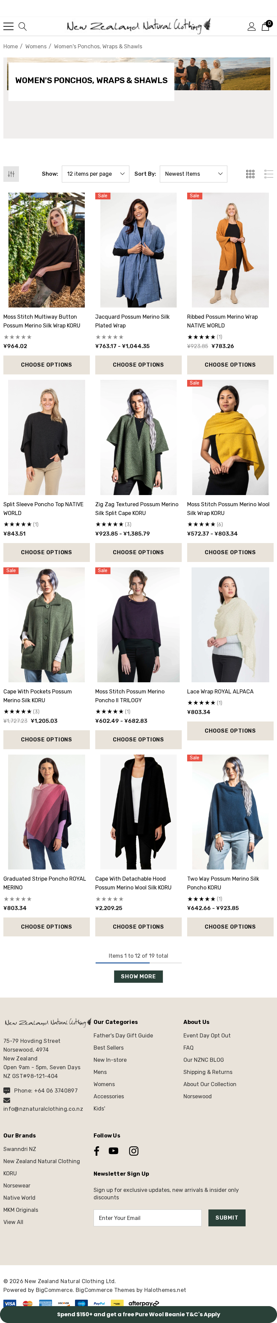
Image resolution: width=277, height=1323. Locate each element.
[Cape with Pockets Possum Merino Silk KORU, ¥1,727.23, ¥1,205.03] (46, 624)
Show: (50, 174)
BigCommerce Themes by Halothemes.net (131, 1290)
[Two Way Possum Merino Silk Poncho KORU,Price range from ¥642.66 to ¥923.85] (230, 812)
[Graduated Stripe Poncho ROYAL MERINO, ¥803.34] (46, 812)
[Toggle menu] (8, 26)
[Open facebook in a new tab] (95, 1151)
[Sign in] (252, 26)
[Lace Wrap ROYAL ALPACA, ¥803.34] (230, 624)
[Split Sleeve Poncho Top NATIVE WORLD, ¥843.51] (46, 437)
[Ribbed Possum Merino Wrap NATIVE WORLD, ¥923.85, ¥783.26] (230, 250)
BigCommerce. (56, 1290)
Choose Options (46, 365)
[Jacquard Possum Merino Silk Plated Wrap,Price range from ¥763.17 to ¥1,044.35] (138, 250)
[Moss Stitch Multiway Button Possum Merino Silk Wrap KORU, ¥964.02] (46, 250)
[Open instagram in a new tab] (133, 1151)
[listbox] (193, 174)
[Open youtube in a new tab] (113, 1151)
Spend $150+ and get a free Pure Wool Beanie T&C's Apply (138, 1314)
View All (13, 1222)
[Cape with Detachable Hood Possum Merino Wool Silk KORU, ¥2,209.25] (138, 812)
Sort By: (145, 174)
